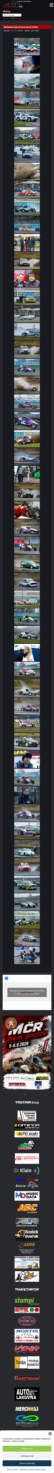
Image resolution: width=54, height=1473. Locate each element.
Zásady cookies (12, 1469)
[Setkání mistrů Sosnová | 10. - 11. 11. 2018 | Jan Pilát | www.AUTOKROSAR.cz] (27, 46)
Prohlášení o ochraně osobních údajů (32, 1469)
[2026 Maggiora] (27, 1091)
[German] (9, 11)
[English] (6, 11)
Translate (18, 18)
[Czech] (4, 11)
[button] (50, 1433)
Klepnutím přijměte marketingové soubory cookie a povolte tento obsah (27, 992)
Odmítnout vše (27, 1456)
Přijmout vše (27, 1449)
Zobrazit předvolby (27, 1463)
